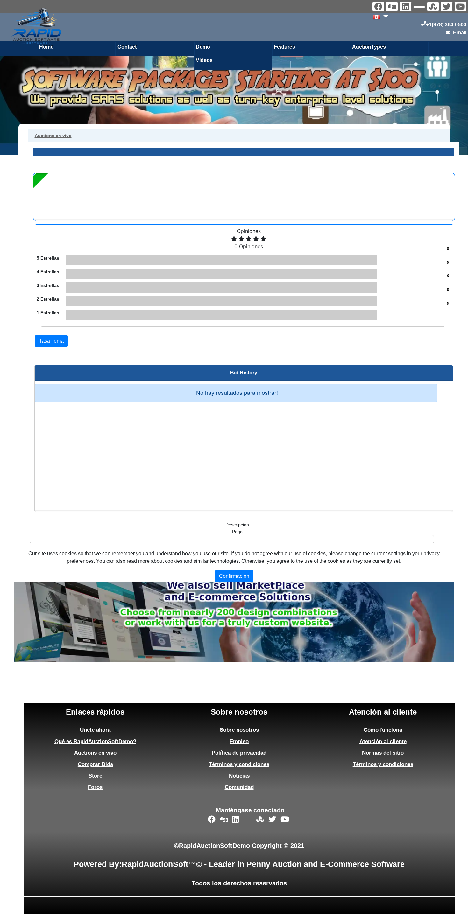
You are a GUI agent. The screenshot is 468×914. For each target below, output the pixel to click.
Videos (204, 60)
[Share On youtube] (461, 7)
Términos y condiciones (239, 764)
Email (459, 32)
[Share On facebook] (379, 7)
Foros (95, 787)
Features (284, 47)
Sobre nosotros (239, 730)
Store (95, 775)
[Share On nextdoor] (420, 8)
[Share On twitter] (447, 7)
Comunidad (239, 787)
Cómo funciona (383, 730)
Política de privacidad (239, 753)
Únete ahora (95, 730)
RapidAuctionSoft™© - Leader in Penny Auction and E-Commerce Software (263, 864)
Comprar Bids (95, 764)
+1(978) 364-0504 (446, 24)
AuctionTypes (369, 47)
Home (46, 47)
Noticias (239, 775)
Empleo (239, 741)
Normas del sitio (383, 753)
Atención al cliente (383, 741)
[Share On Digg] (393, 7)
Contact (127, 47)
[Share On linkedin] (406, 7)
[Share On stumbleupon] (434, 7)
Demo (203, 47)
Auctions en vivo (95, 753)
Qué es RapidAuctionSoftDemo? (95, 741)
